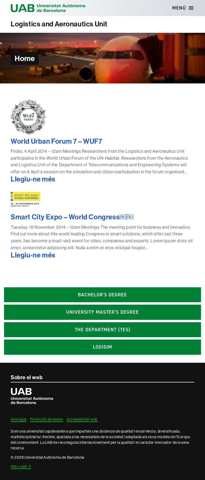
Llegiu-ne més (43, 179)
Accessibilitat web (82, 419)
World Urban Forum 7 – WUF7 (56, 141)
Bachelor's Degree (102, 295)
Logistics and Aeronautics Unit (59, 24)
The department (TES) (103, 329)
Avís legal (19, 419)
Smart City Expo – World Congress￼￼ (72, 217)
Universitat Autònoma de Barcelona (48, 8)
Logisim (102, 347)
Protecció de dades (46, 419)
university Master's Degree (102, 312)
